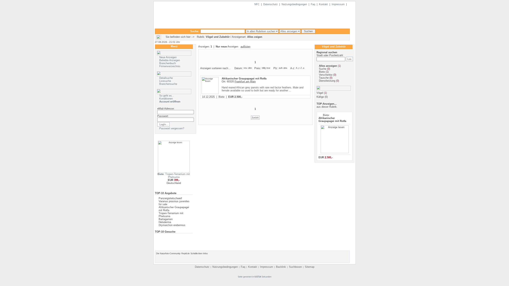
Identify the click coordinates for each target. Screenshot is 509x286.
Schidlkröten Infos (199, 253)
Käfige (320, 96)
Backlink (281, 266)
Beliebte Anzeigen (169, 60)
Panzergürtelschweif (170, 198)
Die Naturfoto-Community (168, 253)
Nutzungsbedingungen (294, 4)
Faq (313, 4)
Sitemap (309, 266)
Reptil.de (185, 253)
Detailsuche (166, 77)
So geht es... (166, 95)
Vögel (320, 92)
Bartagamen (166, 219)
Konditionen (166, 98)
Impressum (338, 4)
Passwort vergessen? (171, 128)
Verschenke (325, 74)
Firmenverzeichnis (169, 66)
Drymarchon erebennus (172, 225)
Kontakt (323, 4)
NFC (256, 4)
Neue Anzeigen (168, 57)
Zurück (255, 117)
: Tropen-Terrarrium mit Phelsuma (173, 176)
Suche (322, 68)
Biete (322, 71)
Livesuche (165, 80)
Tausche (324, 77)
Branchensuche (168, 83)
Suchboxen (295, 266)
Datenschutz (270, 4)
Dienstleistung (327, 80)
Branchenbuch (167, 63)
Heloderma (165, 222)
